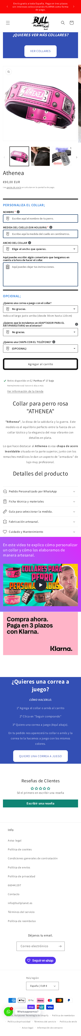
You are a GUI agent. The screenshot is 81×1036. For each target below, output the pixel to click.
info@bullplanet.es (20, 903)
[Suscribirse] (60, 946)
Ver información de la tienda (25, 391)
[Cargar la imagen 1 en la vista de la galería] (19, 156)
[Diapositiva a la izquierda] (4, 157)
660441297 (14, 885)
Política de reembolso (22, 921)
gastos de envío (14, 187)
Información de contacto (50, 1027)
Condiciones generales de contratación (33, 858)
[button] (8, 22)
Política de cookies (20, 849)
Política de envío (68, 1021)
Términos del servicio (21, 912)
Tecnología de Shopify (37, 1015)
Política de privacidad (21, 876)
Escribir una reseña (40, 803)
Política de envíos (19, 867)
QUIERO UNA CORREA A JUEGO (40, 756)
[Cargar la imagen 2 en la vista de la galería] (40, 156)
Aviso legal (15, 840)
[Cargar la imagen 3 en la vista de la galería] (61, 156)
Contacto (14, 894)
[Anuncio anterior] (7, 6)
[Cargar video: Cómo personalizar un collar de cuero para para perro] (40, 585)
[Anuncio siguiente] (73, 6)
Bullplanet (19, 1015)
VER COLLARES (40, 51)
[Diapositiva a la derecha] (76, 157)
